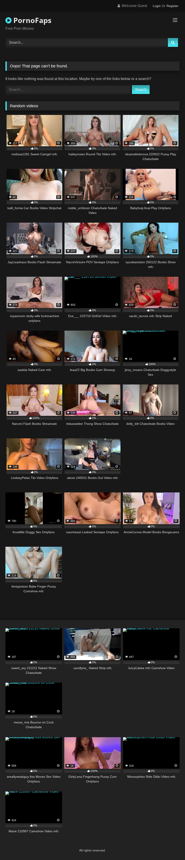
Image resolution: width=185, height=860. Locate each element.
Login (157, 6)
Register (172, 6)
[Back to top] (171, 846)
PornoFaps (31, 20)
